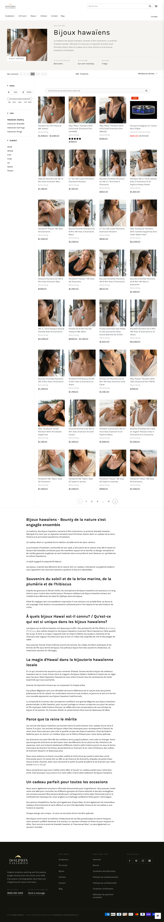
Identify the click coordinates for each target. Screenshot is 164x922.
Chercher (97, 859)
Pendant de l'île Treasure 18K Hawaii (49, 127)
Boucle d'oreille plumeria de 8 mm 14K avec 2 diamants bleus (82, 231)
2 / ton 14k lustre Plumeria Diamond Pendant (81, 180)
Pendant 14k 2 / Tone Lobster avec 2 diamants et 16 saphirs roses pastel (143, 181)
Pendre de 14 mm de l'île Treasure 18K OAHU (80, 330)
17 (109, 501)
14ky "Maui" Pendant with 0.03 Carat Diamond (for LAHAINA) (81, 128)
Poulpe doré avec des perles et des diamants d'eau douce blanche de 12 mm (112, 331)
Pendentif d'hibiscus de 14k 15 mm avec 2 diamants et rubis (81, 382)
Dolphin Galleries (17, 915)
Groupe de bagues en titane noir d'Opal (143, 127)
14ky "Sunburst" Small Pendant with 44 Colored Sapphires (49, 431)
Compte (154, 16)
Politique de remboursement (105, 877)
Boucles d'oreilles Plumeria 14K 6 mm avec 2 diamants (112, 280)
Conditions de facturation (104, 871)
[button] (75, 139)
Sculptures (9, 16)
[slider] (8, 99)
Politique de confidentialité (105, 883)
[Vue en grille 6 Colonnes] (44, 74)
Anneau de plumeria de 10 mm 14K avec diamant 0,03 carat (112, 382)
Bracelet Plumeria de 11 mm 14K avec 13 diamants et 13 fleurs (143, 331)
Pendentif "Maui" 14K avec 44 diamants (142, 480)
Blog (62, 16)
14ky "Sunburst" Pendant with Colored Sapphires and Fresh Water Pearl (143, 231)
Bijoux (33, 16)
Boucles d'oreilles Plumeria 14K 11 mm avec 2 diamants (50, 380)
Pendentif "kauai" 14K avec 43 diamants (50, 230)
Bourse (96, 865)
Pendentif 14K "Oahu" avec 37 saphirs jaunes (81, 480)
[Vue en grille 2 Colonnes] (24, 74)
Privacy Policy (56, 915)
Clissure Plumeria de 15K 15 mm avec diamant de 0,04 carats (81, 431)
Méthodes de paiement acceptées (103, 895)
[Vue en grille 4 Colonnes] (32, 74)
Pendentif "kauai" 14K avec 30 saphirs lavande (111, 480)
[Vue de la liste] (21, 74)
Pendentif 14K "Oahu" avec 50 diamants (50, 480)
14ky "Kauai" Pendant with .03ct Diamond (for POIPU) (142, 380)
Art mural (23, 16)
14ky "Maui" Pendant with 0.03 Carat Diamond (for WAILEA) (111, 128)
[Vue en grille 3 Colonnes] (28, 74)
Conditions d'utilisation (103, 889)
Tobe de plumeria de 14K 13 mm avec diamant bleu (50, 180)
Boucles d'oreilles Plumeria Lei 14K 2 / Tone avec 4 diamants (112, 181)
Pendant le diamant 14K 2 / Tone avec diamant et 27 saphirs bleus (112, 431)
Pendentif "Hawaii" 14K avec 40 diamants (81, 280)
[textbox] (13, 92)
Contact (54, 16)
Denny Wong (39, 764)
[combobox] (120, 6)
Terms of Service (69, 915)
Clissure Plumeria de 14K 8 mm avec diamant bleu (50, 280)
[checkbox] (18, 146)
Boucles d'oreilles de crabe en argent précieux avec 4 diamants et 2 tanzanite (142, 431)
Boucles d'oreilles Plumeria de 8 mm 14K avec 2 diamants (142, 281)
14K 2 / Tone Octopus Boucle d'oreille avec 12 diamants (51, 330)
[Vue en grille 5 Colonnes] (37, 74)
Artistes (43, 16)
